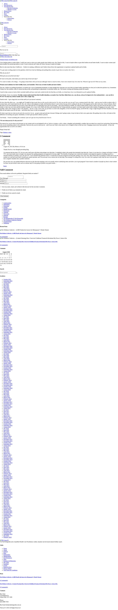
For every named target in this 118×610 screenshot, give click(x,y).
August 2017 (7, 408)
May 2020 (6, 357)
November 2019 (7, 366)
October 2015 (7, 442)
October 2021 (7, 330)
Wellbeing (6, 55)
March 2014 (6, 472)
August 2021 (7, 334)
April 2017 (6, 414)
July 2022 (6, 316)
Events (5, 565)
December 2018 (7, 383)
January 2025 (7, 293)
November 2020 (7, 347)
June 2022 (6, 318)
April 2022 (6, 321)
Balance (5, 132)
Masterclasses (7, 11)
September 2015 (7, 444)
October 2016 (7, 424)
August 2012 (7, 498)
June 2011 (6, 520)
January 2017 (7, 419)
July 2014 (6, 466)
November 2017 (7, 403)
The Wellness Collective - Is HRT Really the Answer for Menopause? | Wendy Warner (20, 233)
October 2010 (7, 532)
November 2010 (7, 531)
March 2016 (6, 434)
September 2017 (7, 407)
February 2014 (7, 473)
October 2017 (7, 405)
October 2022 (7, 312)
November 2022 (7, 310)
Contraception (7, 203)
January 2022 (7, 326)
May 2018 (6, 394)
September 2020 (7, 351)
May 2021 (6, 338)
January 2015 (7, 456)
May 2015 (6, 450)
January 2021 (7, 344)
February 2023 (7, 306)
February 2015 (7, 455)
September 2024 (7, 295)
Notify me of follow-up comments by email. (14, 190)
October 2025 (7, 279)
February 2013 (7, 489)
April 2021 (6, 340)
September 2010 (7, 534)
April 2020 (6, 358)
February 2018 (7, 399)
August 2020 (7, 352)
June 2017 (6, 411)
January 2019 (7, 382)
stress (9, 132)
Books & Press (7, 567)
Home (1, 55)
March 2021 (6, 341)
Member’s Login (11, 9)
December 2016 (7, 421)
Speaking (6, 564)
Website (2, 183)
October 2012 (7, 495)
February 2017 (7, 417)
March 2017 (6, 416)
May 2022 (6, 320)
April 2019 (6, 377)
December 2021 (7, 327)
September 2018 (7, 388)
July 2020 (6, 354)
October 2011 (7, 514)
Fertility (5, 207)
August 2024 (7, 296)
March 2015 (6, 453)
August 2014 (7, 464)
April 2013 (6, 486)
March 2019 (6, 379)
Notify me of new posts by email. (11, 193)
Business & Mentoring (9, 561)
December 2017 (7, 402)
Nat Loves (6, 214)
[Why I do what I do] (6, 56)
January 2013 (7, 490)
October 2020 (7, 349)
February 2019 (7, 380)
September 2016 (7, 425)
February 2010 (7, 537)
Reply (5, 166)
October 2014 (7, 461)
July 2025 (6, 284)
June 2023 (6, 299)
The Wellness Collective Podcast (12, 220)
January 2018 (7, 400)
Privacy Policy (7, 568)
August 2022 (7, 315)
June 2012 (6, 501)
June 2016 (6, 430)
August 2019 (7, 371)
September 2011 (7, 515)
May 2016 (6, 431)
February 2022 (7, 324)
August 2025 (7, 282)
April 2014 (6, 470)
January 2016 (7, 438)
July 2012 (6, 500)
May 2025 (6, 287)
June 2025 (6, 285)
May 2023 (6, 301)
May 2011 (6, 521)
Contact (6, 15)
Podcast (9, 19)
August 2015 (7, 445)
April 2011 (6, 523)
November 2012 (7, 494)
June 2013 (6, 483)
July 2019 (6, 372)
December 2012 (7, 492)
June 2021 (6, 337)
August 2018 (7, 389)
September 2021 (7, 332)
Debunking (6, 204)
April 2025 (6, 288)
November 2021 (7, 329)
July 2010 (6, 535)
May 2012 (6, 503)
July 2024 (6, 298)
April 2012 (6, 504)
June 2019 (6, 374)
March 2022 (6, 323)
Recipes (5, 217)
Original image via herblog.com (8, 59)
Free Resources (8, 28)
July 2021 (6, 335)
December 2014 (7, 458)
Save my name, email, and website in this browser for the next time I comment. (23, 187)
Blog (4, 553)
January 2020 (7, 363)
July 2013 (6, 481)
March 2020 (6, 360)
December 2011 (7, 511)
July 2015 (6, 447)
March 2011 (6, 525)
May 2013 (6, 484)
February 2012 (7, 508)
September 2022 (7, 313)
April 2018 (6, 396)
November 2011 (7, 512)
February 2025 (7, 292)
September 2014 (7, 462)
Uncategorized (7, 221)
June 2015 (6, 448)
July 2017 (6, 410)
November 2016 (7, 422)
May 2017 (6, 413)
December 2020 (7, 346)
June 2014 (6, 467)
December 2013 (7, 476)
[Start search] (0, 46)
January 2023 (7, 307)
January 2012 (7, 509)
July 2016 (6, 428)
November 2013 (7, 478)
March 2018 (6, 397)
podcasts (5, 215)
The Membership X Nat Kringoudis (13, 218)
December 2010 (7, 529)
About (5, 27)
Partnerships (10, 18)
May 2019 (6, 375)
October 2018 (7, 386)
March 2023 (6, 304)
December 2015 (7, 439)
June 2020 (6, 355)
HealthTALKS (7, 209)
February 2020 (7, 361)
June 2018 (6, 393)
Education (6, 206)
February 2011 (7, 526)
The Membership (8, 6)
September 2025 (7, 281)
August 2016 (7, 427)
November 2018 (7, 385)
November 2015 (7, 441)
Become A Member (12, 8)
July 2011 (6, 518)
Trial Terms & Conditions (10, 570)
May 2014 (6, 469)
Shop (5, 14)
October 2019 (7, 368)
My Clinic (6, 12)
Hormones (6, 210)
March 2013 (6, 487)
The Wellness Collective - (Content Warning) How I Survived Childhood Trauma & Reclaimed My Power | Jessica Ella (28, 241)
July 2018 (6, 391)
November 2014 (7, 459)
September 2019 (7, 369)
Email (1, 181)
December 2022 (7, 309)
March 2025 (6, 290)
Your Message (4, 178)
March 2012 (6, 506)
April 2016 (6, 433)
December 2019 (7, 365)
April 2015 (6, 452)
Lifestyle (5, 212)
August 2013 (7, 480)
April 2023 (6, 302)
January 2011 (7, 528)
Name (1, 180)
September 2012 (7, 497)
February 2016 (7, 436)
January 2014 (7, 475)
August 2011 (6, 517)
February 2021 (7, 343)
